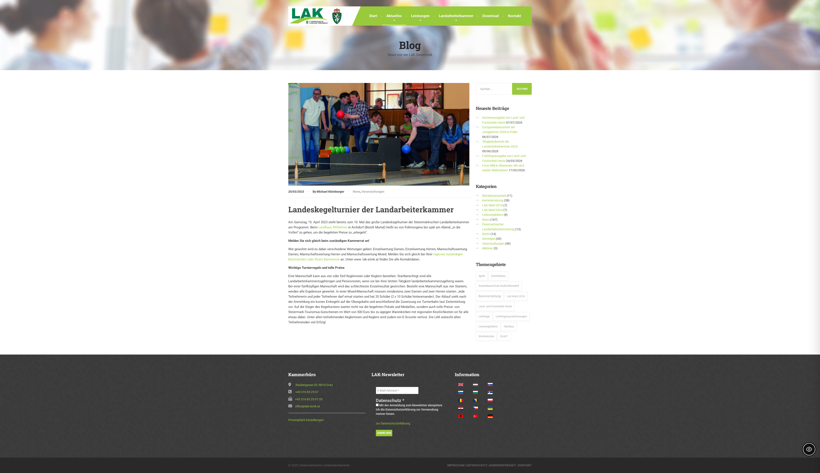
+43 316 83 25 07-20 (308, 399)
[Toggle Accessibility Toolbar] (809, 449)
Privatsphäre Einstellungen (306, 420)
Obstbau (509, 326)
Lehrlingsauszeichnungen (511, 316)
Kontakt (514, 16)
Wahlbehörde (486, 336)
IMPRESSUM (455, 465)
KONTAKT (525, 465)
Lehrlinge (484, 316)
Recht (486, 234)
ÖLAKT (504, 336)
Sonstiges (488, 238)
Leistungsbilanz (492, 214)
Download (490, 16)
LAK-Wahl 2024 (492, 210)
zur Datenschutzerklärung (393, 423)
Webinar (487, 248)
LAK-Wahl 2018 (492, 205)
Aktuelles (394, 16)
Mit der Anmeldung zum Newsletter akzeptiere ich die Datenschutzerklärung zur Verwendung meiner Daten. (409, 409)
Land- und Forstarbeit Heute (495, 306)
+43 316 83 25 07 (306, 392)
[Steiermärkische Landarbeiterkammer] (317, 15)
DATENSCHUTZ (477, 465)
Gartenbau (498, 276)
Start (373, 16)
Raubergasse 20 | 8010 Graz (314, 385)
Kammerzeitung (492, 200)
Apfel (482, 276)
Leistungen (420, 16)
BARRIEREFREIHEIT (502, 465)
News (356, 191)
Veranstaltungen (373, 191)
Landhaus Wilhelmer (332, 227)
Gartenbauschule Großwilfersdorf (499, 285)
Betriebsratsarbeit (494, 195)
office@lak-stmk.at (307, 406)
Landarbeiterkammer (456, 16)
